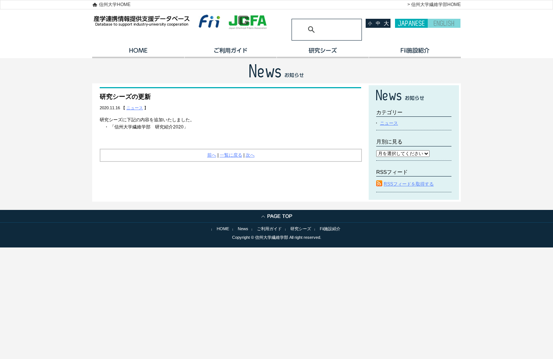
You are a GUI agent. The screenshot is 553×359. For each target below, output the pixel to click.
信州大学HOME (115, 4)
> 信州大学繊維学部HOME (434, 4)
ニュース (134, 108)
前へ (211, 155)
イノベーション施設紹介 (415, 53)
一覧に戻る (231, 155)
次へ (250, 155)
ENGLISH (444, 23)
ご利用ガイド (230, 53)
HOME (138, 53)
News (243, 228)
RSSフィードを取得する (409, 184)
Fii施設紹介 (330, 228)
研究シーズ (322, 53)
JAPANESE (411, 23)
